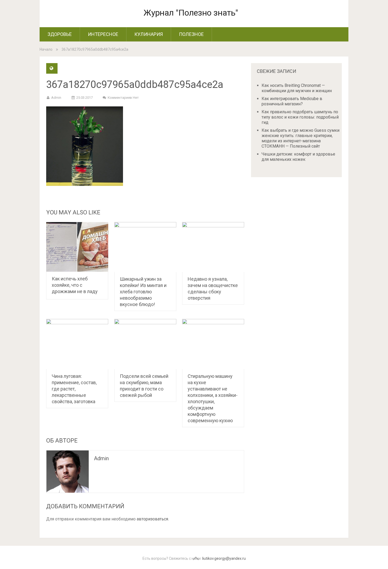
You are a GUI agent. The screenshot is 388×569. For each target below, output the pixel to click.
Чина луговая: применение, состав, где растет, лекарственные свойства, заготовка (74, 388)
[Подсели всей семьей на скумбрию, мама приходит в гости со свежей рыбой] (145, 344)
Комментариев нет (123, 98)
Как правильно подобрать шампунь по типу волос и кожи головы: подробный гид (300, 117)
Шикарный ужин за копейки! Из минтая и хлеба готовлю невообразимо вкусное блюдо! (143, 291)
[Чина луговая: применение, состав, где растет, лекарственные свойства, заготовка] (77, 344)
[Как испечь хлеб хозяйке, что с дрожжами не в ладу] (77, 247)
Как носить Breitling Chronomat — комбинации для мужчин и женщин (297, 88)
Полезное (191, 34)
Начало (46, 49)
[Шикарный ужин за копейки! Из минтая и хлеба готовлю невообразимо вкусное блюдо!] (145, 247)
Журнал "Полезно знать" (191, 12)
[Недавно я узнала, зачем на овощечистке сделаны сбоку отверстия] (213, 247)
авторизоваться (152, 518)
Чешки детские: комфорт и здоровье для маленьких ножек (298, 157)
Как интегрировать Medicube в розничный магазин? (292, 101)
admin (56, 98)
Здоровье (60, 34)
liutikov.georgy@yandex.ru (224, 558)
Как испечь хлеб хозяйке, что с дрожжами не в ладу (75, 285)
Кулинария (148, 34)
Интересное (103, 34)
